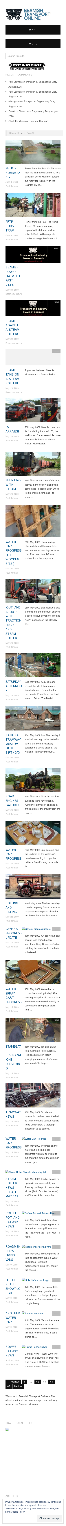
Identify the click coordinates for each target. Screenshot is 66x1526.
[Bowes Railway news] (34, 1348)
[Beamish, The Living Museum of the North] (28, 66)
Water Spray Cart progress (14, 995)
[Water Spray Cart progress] (33, 973)
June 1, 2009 (12, 181)
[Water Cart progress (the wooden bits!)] (33, 522)
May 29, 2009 (12, 338)
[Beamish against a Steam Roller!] (33, 309)
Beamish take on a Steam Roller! (12, 376)
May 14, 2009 (12, 1201)
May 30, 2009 (12, 289)
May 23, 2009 (12, 695)
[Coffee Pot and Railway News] (39, 1214)
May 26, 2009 (12, 436)
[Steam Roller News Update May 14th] (26, 1173)
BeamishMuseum (14, 293)
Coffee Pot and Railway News (12, 1220)
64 (51, 1381)
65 (8, 1386)
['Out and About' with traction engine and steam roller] (33, 591)
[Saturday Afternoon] (33, 666)
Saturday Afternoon (14, 686)
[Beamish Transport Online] (33, 14)
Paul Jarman (15, 81)
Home (20, 133)
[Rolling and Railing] (33, 887)
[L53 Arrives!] (33, 411)
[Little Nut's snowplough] (35, 1281)
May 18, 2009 (12, 942)
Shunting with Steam (13, 484)
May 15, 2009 (12, 1007)
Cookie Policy (18, 1511)
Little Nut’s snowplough (13, 1286)
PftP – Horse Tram (11, 226)
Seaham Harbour (38, 121)
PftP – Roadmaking (13, 172)
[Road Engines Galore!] (33, 780)
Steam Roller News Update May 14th (13, 1188)
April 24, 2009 (12, 1360)
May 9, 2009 (11, 1264)
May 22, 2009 (12, 916)
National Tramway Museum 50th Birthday (13, 744)
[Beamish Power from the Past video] (33, 255)
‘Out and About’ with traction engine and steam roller (13, 622)
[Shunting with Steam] (33, 464)
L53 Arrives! (12, 429)
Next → (18, 1386)
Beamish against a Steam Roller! (12, 327)
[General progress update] (36, 930)
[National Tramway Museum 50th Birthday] (33, 719)
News (56, 141)
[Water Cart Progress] (33, 834)
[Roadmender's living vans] (36, 1247)
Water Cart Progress (14, 854)
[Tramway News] (33, 1096)
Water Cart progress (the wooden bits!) (14, 553)
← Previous (13, 1381)
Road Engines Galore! (12, 800)
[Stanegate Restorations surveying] (33, 1031)
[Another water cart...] (34, 1314)
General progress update (14, 933)
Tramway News (13, 1114)
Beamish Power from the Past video (14, 276)
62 (37, 1381)
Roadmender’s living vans (13, 1253)
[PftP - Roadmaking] (33, 152)
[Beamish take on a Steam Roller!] (33, 358)
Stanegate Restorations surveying (14, 1057)
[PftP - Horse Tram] (33, 206)
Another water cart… (13, 1317)
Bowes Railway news (12, 1351)
